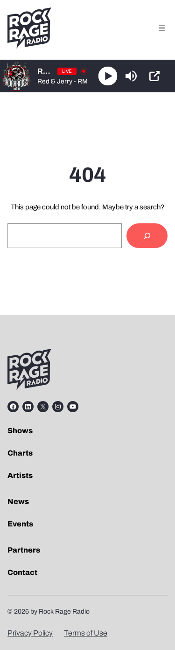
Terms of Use (85, 633)
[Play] (108, 76)
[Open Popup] (154, 76)
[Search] (147, 235)
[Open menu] (162, 28)
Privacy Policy (30, 633)
